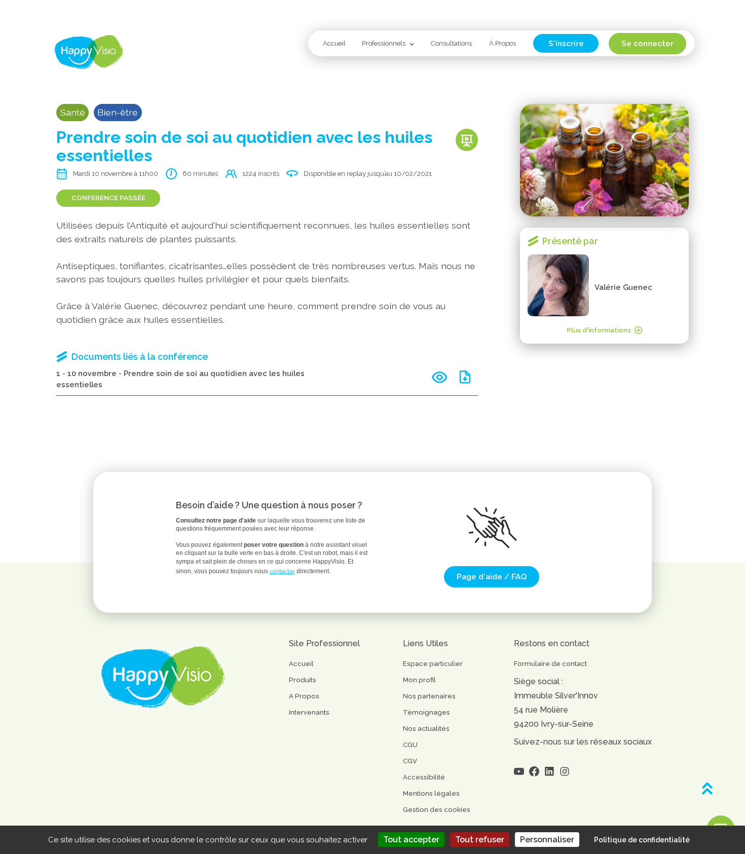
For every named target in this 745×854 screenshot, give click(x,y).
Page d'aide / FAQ (492, 576)
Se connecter (647, 43)
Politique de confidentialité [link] (642, 840)
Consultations (451, 43)
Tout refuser (479, 839)
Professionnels (383, 43)
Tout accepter (411, 839)
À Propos (502, 43)
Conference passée (108, 198)
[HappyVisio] (89, 51)
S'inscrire (566, 43)
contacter (282, 571)
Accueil (334, 43)
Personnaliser (547, 839)
